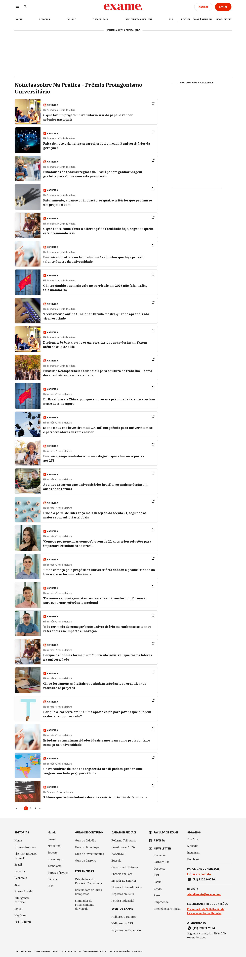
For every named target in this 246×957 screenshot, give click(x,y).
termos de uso (42, 951)
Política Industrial (122, 900)
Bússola (116, 860)
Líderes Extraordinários (126, 887)
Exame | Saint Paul (203, 19)
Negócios (44, 19)
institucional (23, 951)
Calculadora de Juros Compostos (88, 892)
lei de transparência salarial (126, 951)
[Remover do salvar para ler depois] (153, 104)
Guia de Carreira (85, 860)
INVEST (18, 19)
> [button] (39, 808)
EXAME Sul (118, 854)
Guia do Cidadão (85, 840)
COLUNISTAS (23, 922)
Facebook (193, 859)
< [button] (16, 808)
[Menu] (17, 7)
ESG (171, 19)
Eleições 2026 (100, 19)
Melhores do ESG (122, 923)
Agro (157, 895)
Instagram (193, 852)
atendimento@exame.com (204, 894)
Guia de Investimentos (89, 854)
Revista (185, 19)
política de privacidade (92, 951)
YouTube (193, 839)
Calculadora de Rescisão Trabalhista (88, 881)
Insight (71, 19)
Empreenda (161, 902)
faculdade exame (166, 832)
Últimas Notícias (25, 847)
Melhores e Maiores (123, 916)
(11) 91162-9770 (204, 879)
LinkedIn (192, 845)
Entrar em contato (199, 874)
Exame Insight (24, 891)
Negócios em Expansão (126, 930)
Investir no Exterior (123, 880)
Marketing (54, 845)
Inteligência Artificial (138, 19)
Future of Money (58, 872)
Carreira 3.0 (161, 862)
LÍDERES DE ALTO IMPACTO (26, 856)
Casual (52, 839)
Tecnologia (55, 866)
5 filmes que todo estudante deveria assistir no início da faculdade (95, 797)
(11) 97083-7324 (204, 928)
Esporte (53, 852)
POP (50, 886)
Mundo (52, 832)
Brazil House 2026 (123, 847)
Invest (18, 908)
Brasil (18, 864)
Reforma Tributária (123, 840)
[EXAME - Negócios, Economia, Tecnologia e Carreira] (123, 7)
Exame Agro (55, 859)
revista (159, 840)
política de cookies (64, 951)
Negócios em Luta (122, 894)
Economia (21, 878)
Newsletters (223, 19)
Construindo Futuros (124, 867)
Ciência (52, 879)
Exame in (160, 855)
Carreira (20, 871)
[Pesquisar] (25, 7)
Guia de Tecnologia (87, 847)
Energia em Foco (122, 874)
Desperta (159, 868)
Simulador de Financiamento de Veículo (84, 904)
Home (18, 840)
